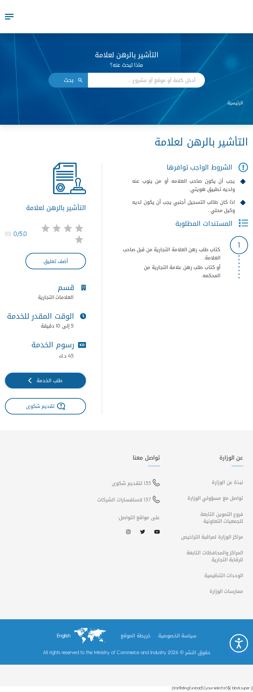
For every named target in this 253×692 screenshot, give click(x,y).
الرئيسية (235, 103)
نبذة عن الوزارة (227, 482)
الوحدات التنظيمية (223, 575)
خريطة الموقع (136, 635)
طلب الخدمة (50, 380)
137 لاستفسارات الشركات (124, 499)
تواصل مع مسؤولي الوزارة (215, 498)
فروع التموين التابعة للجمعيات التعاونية (221, 517)
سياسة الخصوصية (177, 635)
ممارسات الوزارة (226, 591)
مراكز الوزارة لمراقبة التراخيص (212, 537)
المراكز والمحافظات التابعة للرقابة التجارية (214, 556)
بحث (68, 80)
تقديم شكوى (40, 406)
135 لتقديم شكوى (131, 483)
